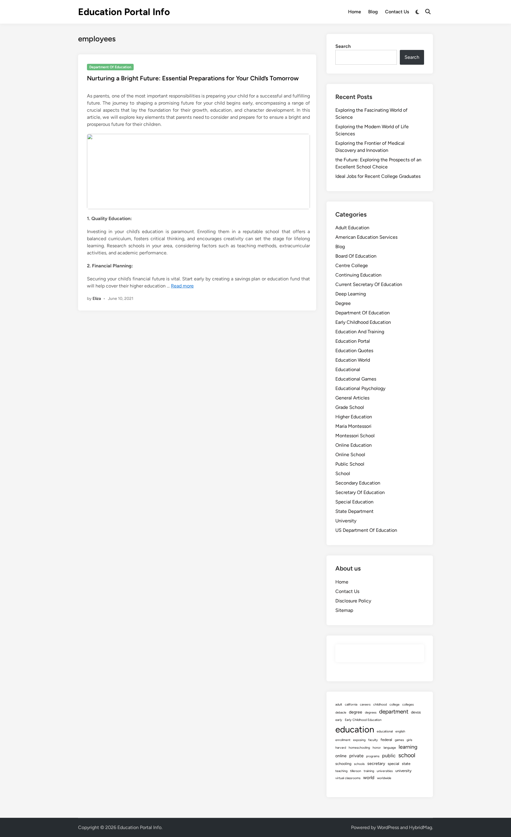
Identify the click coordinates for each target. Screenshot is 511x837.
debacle (340, 712)
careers (365, 704)
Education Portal (352, 341)
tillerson (355, 771)
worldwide (384, 778)
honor (377, 748)
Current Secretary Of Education (368, 284)
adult (338, 704)
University (345, 521)
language (390, 748)
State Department (354, 511)
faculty (373, 740)
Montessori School (355, 435)
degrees (370, 712)
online (341, 755)
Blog (373, 11)
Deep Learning (350, 294)
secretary (376, 763)
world (368, 777)
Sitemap (344, 610)
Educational (347, 369)
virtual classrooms (347, 778)
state (406, 763)
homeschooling (359, 748)
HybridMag (420, 827)
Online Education (353, 445)
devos (416, 712)
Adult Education (352, 227)
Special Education (354, 502)
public (389, 755)
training (369, 771)
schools (359, 764)
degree (355, 712)
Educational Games (355, 379)
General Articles (352, 398)
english (400, 731)
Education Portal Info (124, 11)
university (403, 770)
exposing (359, 740)
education (354, 729)
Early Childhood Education (363, 322)
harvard (340, 748)
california (351, 704)
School (342, 473)
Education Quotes (354, 350)
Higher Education (353, 417)
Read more (182, 286)
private (356, 755)
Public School (349, 464)
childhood (380, 704)
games (399, 740)
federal (386, 739)
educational (385, 731)
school (406, 755)
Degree (343, 303)
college (394, 704)
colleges (408, 704)
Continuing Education (358, 275)
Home (354, 11)
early (338, 720)
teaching (341, 771)
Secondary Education (357, 483)
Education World (352, 360)
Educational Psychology (360, 388)
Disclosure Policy (353, 601)
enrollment (342, 740)
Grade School (349, 407)
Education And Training (359, 331)
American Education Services (366, 237)
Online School (350, 454)
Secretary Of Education (360, 492)
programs (372, 756)
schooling (343, 763)
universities (385, 771)
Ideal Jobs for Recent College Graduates (378, 176)
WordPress (388, 827)
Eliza (97, 298)
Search (343, 46)
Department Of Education (110, 67)
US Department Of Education (366, 530)
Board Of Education (355, 256)
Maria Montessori (353, 426)
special (393, 763)
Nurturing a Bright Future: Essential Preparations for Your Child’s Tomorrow (193, 78)
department (393, 711)
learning (408, 747)
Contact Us (397, 11)
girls (409, 740)
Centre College (351, 265)
